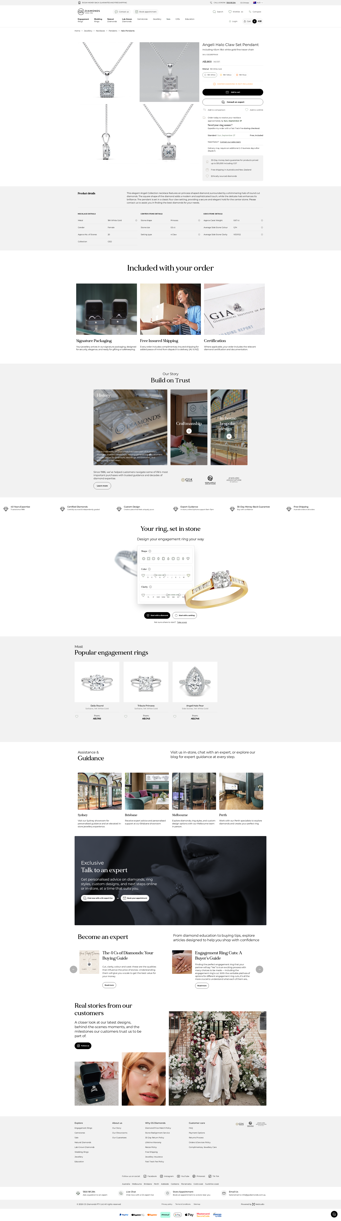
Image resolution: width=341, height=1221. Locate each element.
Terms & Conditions (182, 1204)
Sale (76, 1137)
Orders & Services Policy (200, 1142)
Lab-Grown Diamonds (84, 1147)
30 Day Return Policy (154, 1137)
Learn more (102, 486)
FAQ (191, 1128)
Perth (156, 1184)
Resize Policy (151, 1147)
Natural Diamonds (83, 1142)
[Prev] (73, 969)
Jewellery (157, 19)
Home (77, 31)
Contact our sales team (230, 142)
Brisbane (148, 1184)
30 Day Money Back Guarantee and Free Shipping (104, 2)
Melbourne (137, 1184)
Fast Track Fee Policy (154, 1161)
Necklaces (100, 31)
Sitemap (197, 1204)
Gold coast (198, 1184)
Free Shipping (151, 1152)
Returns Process (196, 1137)
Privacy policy (167, 1204)
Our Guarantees (119, 1137)
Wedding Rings (81, 1152)
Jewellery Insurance (154, 1157)
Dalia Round (97, 705)
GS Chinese (244, 3)
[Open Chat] (334, 1214)
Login (234, 21)
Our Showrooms (119, 1133)
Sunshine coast (212, 1184)
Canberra (175, 1184)
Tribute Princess (146, 705)
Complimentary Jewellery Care (203, 1147)
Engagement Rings (83, 1128)
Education (189, 19)
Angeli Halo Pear (195, 705)
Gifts (178, 19)
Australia (126, 1184)
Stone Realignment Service (157, 1133)
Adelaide (165, 1184)
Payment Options (197, 1133)
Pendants (113, 31)
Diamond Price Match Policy (158, 1128)
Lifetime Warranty (153, 1142)
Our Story (116, 1128)
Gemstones (142, 19)
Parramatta (186, 1184)
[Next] (259, 969)
